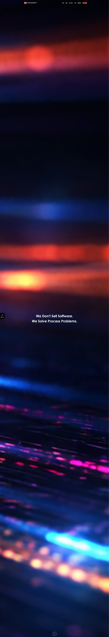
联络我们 (79, 2)
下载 (75, 2)
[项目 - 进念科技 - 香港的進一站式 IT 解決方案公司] (54, 634)
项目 (63, 2)
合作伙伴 (71, 2)
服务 (66, 2)
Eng (84, 2)
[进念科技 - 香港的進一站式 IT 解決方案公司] (31, 2)
